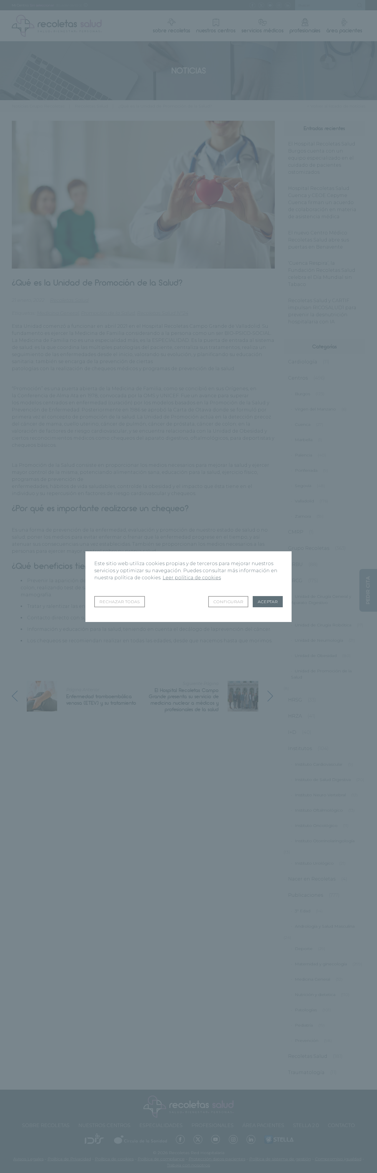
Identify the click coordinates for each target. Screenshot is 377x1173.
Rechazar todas (119, 601)
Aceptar (268, 601)
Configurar (228, 601)
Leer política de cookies (192, 577)
